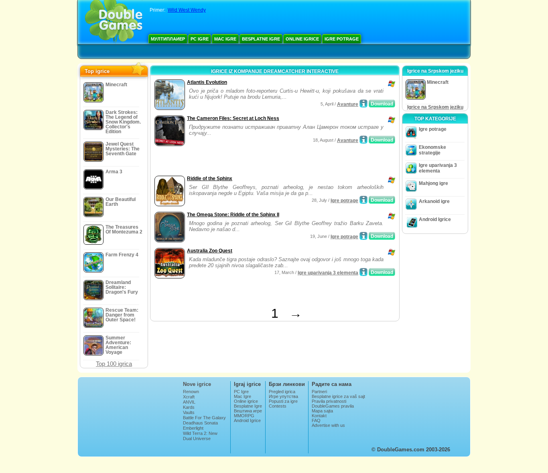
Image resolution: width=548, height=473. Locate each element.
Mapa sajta (322, 410)
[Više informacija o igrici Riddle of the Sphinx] (363, 200)
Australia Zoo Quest (209, 251)
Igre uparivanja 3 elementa (328, 273)
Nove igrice (197, 384)
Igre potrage (342, 39)
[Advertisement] (246, 162)
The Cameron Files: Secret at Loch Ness (233, 118)
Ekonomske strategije (432, 150)
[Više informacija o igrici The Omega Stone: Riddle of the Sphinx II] (363, 236)
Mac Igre (225, 39)
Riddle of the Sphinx (209, 178)
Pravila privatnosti (329, 401)
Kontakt (319, 415)
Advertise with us (328, 425)
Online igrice (302, 39)
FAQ (316, 420)
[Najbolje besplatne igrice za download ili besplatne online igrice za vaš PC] (113, 22)
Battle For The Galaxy (204, 417)
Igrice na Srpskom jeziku (435, 107)
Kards (189, 407)
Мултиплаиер (168, 39)
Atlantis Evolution (207, 82)
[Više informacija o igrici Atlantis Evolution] (363, 103)
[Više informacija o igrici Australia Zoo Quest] (363, 272)
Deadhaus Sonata (200, 422)
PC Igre (200, 39)
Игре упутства (283, 396)
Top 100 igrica (114, 363)
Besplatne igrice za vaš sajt (338, 396)
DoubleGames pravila (333, 406)
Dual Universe (197, 438)
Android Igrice (435, 219)
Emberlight (193, 428)
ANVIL (189, 402)
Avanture (347, 104)
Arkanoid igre (434, 201)
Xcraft (189, 396)
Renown (191, 391)
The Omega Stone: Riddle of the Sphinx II (233, 214)
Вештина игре (248, 410)
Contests (277, 406)
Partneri (319, 391)
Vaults (189, 412)
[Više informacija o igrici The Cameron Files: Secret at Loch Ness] (363, 140)
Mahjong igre (433, 183)
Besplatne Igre (261, 39)
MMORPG (244, 415)
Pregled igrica (282, 391)
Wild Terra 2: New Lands (200, 436)
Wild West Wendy (187, 10)
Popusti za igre (283, 401)
